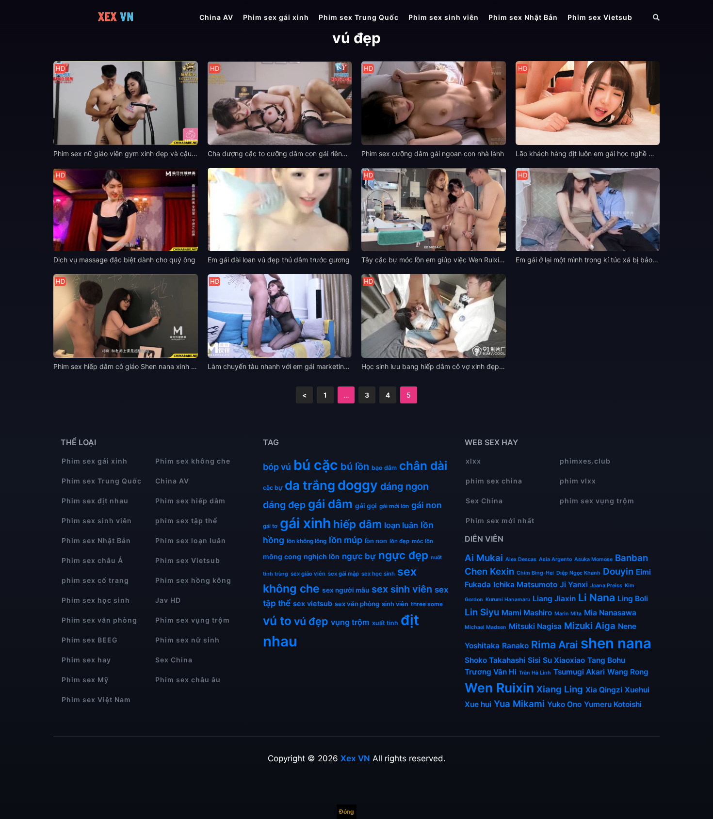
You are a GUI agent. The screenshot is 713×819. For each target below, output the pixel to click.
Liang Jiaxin (554, 598)
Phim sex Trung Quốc (359, 17)
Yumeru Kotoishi (613, 704)
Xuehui (637, 689)
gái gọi (366, 506)
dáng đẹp (284, 505)
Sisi (534, 660)
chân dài (423, 465)
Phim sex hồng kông (193, 580)
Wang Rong (627, 671)
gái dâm (330, 504)
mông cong (282, 556)
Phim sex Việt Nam (96, 699)
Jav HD (168, 600)
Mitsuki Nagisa (535, 626)
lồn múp (345, 540)
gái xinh (305, 522)
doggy (358, 485)
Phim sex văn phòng (99, 620)
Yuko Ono (564, 704)
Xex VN (355, 758)
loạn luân (401, 525)
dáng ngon (404, 486)
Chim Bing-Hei (535, 573)
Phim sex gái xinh (276, 17)
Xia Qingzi (603, 689)
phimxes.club (585, 461)
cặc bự (272, 487)
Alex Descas (520, 559)
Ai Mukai (484, 557)
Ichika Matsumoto (525, 584)
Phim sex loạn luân (190, 540)
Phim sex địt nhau (95, 501)
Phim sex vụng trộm (192, 620)
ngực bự (359, 556)
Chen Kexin (489, 571)
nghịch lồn (322, 556)
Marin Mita (568, 613)
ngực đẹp (403, 555)
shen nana (616, 643)
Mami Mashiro (527, 612)
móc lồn (422, 541)
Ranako (515, 645)
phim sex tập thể (186, 520)
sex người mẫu (345, 590)
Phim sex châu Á (92, 560)
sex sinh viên (402, 589)
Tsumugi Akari (579, 671)
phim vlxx (578, 481)
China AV (216, 17)
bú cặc (315, 464)
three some (427, 604)
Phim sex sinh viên (443, 17)
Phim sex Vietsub (599, 17)
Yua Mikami (519, 703)
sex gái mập (343, 573)
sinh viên (395, 604)
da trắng (310, 485)
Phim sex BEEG (90, 640)
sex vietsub (312, 603)
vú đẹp (311, 621)
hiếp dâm (357, 523)
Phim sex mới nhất (500, 520)
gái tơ (270, 526)
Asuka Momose (593, 559)
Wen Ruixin (499, 687)
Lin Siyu (482, 612)
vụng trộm (350, 622)
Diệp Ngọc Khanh (578, 573)
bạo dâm (384, 467)
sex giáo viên (308, 573)
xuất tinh (385, 622)
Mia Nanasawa (610, 612)
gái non (426, 505)
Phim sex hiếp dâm (190, 501)
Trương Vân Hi (491, 671)
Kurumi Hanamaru (508, 599)
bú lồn (354, 466)
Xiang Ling (559, 689)
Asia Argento (555, 559)
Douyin (618, 571)
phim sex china (494, 481)
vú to (277, 620)
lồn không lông (306, 541)
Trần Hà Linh (535, 673)
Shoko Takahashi (495, 660)
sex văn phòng (357, 604)
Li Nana (596, 597)
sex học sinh (378, 573)
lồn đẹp (399, 541)
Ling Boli (632, 598)
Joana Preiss (606, 585)
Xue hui (478, 704)
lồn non (376, 541)
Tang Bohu (606, 660)
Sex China (174, 660)
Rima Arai (554, 644)
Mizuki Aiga (590, 625)
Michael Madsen (485, 627)
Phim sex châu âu (188, 679)
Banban (631, 557)
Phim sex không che (192, 461)
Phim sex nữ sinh (187, 640)
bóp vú (277, 467)
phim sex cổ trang (95, 580)
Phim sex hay (86, 660)
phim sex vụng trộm (597, 501)
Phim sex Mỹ (85, 679)
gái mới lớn (394, 506)
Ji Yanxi (574, 584)
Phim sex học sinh (96, 600)
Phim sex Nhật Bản (523, 17)
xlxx (473, 461)
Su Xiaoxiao (564, 660)
